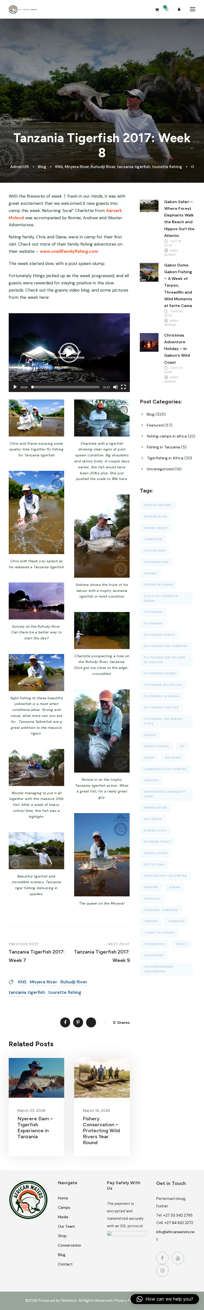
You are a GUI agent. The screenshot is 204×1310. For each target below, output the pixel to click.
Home (63, 1198)
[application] (69, 352)
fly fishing (153, 623)
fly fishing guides (160, 673)
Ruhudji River (103, 166)
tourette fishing (167, 166)
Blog (42, 166)
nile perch (153, 819)
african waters (157, 505)
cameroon (153, 539)
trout (181, 944)
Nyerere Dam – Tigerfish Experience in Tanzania (35, 1127)
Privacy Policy (126, 1300)
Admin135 (19, 166)
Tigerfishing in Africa (165, 458)
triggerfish (154, 944)
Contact (65, 1264)
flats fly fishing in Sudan (161, 598)
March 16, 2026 (96, 1110)
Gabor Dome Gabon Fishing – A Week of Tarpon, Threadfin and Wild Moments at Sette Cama (178, 285)
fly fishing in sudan (161, 696)
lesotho (151, 780)
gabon (149, 735)
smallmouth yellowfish (165, 875)
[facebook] (162, 1258)
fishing (150, 573)
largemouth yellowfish (165, 769)
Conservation (69, 1245)
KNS (59, 166)
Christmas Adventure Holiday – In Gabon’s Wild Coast (177, 349)
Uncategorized (160, 469)
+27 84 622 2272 (178, 1222)
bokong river (155, 516)
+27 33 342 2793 (178, 1215)
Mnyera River (77, 166)
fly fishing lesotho (161, 707)
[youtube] (178, 1258)
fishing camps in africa (167, 436)
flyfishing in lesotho (163, 685)
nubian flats (155, 830)
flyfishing (153, 612)
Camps (64, 1207)
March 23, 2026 (31, 1110)
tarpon (150, 921)
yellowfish (153, 955)
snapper (151, 887)
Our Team (66, 1226)
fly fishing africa (159, 635)
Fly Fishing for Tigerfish (166, 646)
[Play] (15, 387)
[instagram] (162, 1270)
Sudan (174, 887)
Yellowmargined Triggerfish (158, 969)
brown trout (156, 528)
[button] (69, 353)
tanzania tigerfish (133, 166)
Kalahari (173, 757)
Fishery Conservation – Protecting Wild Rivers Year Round (101, 1130)
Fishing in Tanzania (163, 447)
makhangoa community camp (165, 794)
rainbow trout (157, 841)
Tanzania (152, 898)
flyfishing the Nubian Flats (163, 721)
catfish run (154, 550)
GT (182, 746)
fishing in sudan (158, 584)
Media (63, 1217)
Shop (62, 1235)
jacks (149, 757)
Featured (155, 425)
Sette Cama (154, 864)
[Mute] (115, 387)
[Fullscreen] (123, 387)
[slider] (65, 387)
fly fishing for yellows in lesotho (165, 660)
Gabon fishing (156, 746)
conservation (156, 562)
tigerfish (176, 921)
